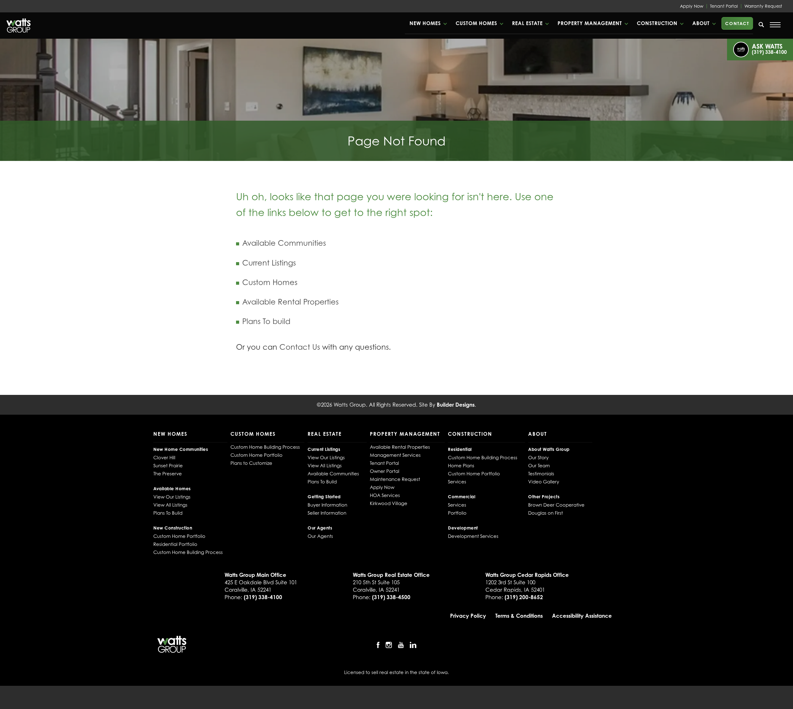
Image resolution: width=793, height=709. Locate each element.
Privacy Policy (468, 615)
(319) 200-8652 (524, 597)
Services (457, 481)
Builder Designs (456, 404)
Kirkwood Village (388, 503)
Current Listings (269, 262)
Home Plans (461, 465)
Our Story (538, 457)
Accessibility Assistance (582, 615)
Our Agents (320, 536)
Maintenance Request (395, 479)
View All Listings (170, 505)
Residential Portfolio (175, 544)
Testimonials (541, 473)
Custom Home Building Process (188, 552)
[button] (428, 23)
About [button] (701, 23)
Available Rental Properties (290, 301)
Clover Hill (164, 457)
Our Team (539, 465)
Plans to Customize (251, 463)
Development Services (473, 536)
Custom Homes (269, 282)
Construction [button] (657, 23)
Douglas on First (545, 513)
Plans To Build (167, 513)
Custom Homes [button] (476, 23)
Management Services (395, 455)
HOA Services (385, 495)
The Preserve (167, 473)
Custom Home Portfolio (179, 536)
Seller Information (327, 513)
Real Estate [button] (527, 23)
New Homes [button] (425, 23)
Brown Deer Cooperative (556, 505)
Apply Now (691, 6)
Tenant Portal (724, 6)
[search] (761, 24)
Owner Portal (384, 471)
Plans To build (266, 321)
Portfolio (457, 513)
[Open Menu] (775, 24)
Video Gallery (543, 481)
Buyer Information (327, 505)
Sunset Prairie (168, 465)
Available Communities (284, 243)
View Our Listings (172, 496)
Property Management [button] (590, 23)
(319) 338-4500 (391, 597)
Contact (737, 23)
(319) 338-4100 (263, 597)
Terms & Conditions (519, 615)
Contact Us (299, 347)
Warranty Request (763, 6)
